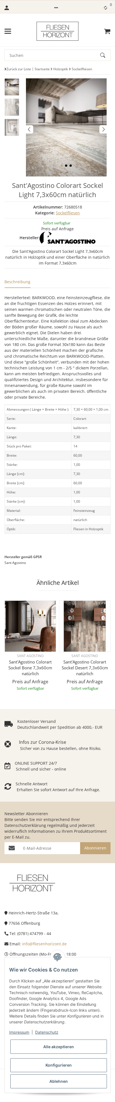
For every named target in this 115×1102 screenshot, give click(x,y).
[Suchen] (105, 55)
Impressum (19, 1032)
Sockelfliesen (68, 212)
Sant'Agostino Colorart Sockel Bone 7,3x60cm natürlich (30, 667)
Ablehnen (58, 1081)
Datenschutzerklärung (25, 825)
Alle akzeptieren (58, 1046)
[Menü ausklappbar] (7, 31)
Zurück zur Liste (18, 69)
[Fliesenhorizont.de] (32, 882)
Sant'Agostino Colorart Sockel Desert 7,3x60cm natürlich (85, 667)
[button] (56, 8)
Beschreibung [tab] (17, 281)
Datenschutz (46, 1032)
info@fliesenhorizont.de (44, 943)
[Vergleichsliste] (105, 8)
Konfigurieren (58, 1065)
